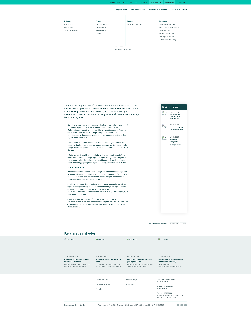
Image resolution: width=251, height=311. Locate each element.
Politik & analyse (115, 2)
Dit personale (121, 9)
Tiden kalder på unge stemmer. (169, 27)
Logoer (98, 33)
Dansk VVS (174, 224)
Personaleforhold (102, 279)
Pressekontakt (101, 27)
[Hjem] (72, 9)
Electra (183, 224)
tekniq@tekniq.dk (163, 288)
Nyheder (99, 289)
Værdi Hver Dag (164, 30)
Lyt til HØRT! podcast (134, 24)
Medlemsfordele (156, 2)
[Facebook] (181, 305)
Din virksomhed (138, 9)
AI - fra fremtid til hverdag (167, 40)
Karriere (125, 2)
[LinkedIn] (177, 305)
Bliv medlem (169, 2)
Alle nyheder (68, 27)
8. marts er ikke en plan (167, 24)
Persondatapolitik (70, 305)
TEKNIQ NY (144, 2)
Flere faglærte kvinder (166, 37)
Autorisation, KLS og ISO (123, 49)
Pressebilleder (101, 30)
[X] (185, 305)
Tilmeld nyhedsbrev (71, 30)
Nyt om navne (69, 24)
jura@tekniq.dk (162, 281)
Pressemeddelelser (102, 24)
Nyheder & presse (179, 9)
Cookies (82, 305)
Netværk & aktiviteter (158, 9)
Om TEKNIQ (134, 2)
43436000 (168, 293)
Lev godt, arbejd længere (167, 33)
